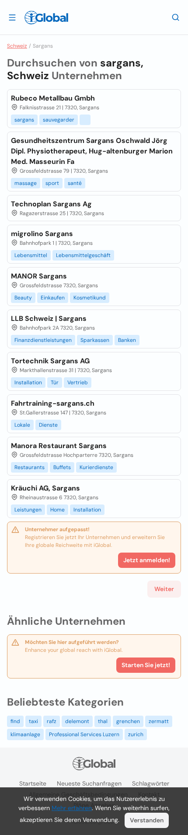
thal (103, 721)
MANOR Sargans (39, 276)
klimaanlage (25, 734)
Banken (127, 340)
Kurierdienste (96, 467)
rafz (51, 721)
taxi (33, 721)
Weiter (164, 589)
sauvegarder (58, 119)
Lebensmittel (30, 255)
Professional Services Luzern (84, 734)
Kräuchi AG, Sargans (45, 488)
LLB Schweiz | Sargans (49, 318)
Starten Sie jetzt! (146, 665)
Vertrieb (77, 382)
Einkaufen (53, 297)
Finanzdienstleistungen (43, 340)
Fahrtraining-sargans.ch (52, 403)
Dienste (48, 424)
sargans (24, 119)
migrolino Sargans (42, 233)
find (15, 721)
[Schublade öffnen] (12, 17)
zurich (135, 734)
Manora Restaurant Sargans (59, 445)
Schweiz (17, 45)
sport (52, 183)
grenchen (128, 721)
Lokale (22, 424)
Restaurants (29, 467)
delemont (77, 721)
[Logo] (46, 17)
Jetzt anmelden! (146, 560)
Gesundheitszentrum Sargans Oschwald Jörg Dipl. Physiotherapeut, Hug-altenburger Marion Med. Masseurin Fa (92, 151)
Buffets (62, 467)
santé (75, 183)
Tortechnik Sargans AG (50, 360)
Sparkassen (94, 340)
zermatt (159, 721)
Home (57, 509)
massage (25, 183)
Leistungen (28, 509)
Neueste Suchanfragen (89, 783)
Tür (55, 382)
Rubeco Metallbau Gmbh (53, 98)
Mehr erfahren (72, 808)
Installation (28, 382)
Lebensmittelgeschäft (83, 255)
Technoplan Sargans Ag (51, 204)
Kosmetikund (89, 297)
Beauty (23, 297)
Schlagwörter (150, 783)
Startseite (32, 783)
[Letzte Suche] (176, 17)
